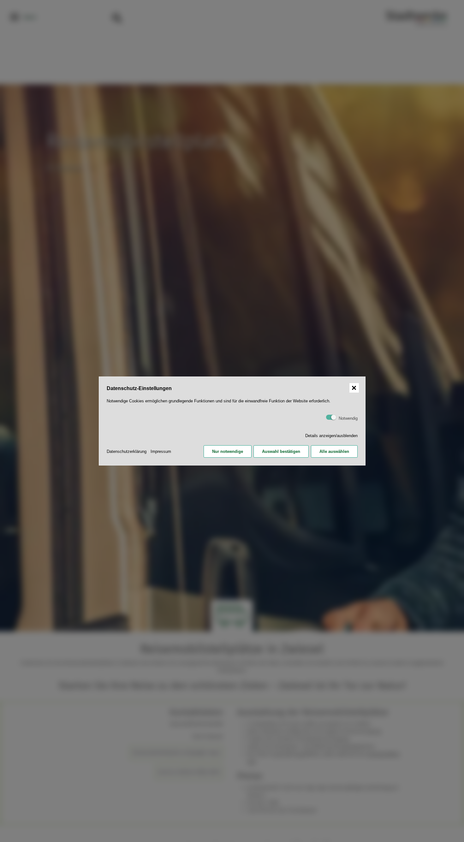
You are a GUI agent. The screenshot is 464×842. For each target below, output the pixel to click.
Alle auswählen (334, 451)
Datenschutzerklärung (126, 451)
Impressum (161, 451)
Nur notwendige (227, 451)
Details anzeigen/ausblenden (331, 435)
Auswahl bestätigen (281, 451)
